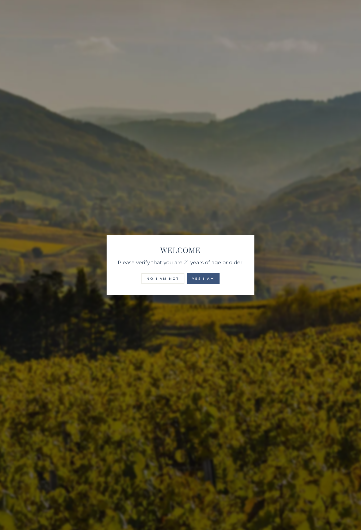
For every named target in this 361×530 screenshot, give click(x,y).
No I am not (163, 278)
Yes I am (203, 278)
